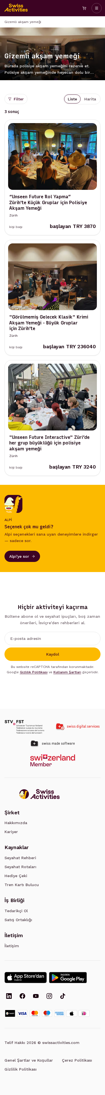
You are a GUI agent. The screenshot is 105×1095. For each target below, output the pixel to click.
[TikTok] (62, 996)
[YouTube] (35, 996)
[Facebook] (22, 996)
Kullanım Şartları (67, 672)
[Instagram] (49, 996)
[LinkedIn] (8, 996)
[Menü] (97, 8)
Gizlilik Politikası (34, 672)
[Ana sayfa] (16, 8)
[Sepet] (84, 8)
